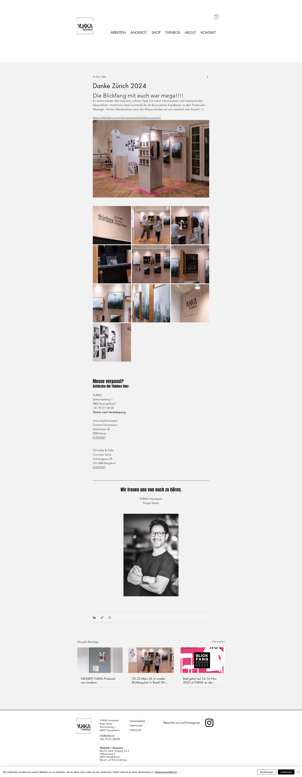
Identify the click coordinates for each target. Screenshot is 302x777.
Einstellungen (266, 772)
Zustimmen (286, 772)
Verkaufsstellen (137, 721)
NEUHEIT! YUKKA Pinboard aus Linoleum (98, 680)
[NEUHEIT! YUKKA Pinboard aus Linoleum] (100, 660)
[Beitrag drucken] (109, 617)
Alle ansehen (218, 641)
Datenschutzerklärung (166, 772)
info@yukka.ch (107, 735)
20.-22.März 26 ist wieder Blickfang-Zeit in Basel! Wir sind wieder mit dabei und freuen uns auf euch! (149, 680)
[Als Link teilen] (102, 617)
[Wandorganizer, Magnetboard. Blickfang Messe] (151, 660)
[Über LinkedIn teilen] (94, 617)
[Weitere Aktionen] (207, 77)
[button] (216, 16)
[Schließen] (298, 771)
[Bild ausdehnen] (112, 225)
